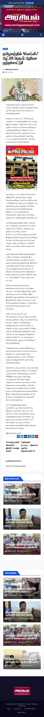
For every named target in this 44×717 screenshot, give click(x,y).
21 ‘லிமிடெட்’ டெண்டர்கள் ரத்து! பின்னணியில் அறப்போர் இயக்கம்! (21, 660)
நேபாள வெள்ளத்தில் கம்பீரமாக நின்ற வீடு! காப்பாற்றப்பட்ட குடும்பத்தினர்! (20, 497)
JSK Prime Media (29, 709)
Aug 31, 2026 (12, 595)
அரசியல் (5, 48)
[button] (41, 35)
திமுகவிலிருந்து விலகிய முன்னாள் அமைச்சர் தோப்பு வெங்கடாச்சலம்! (19, 522)
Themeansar (22, 706)
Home (9, 709)
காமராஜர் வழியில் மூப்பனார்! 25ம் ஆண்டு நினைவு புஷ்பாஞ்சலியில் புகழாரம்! (21, 547)
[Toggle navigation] (22, 35)
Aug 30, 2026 (12, 642)
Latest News (21, 712)
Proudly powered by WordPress (16, 704)
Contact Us (17, 709)
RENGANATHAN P (11, 69)
